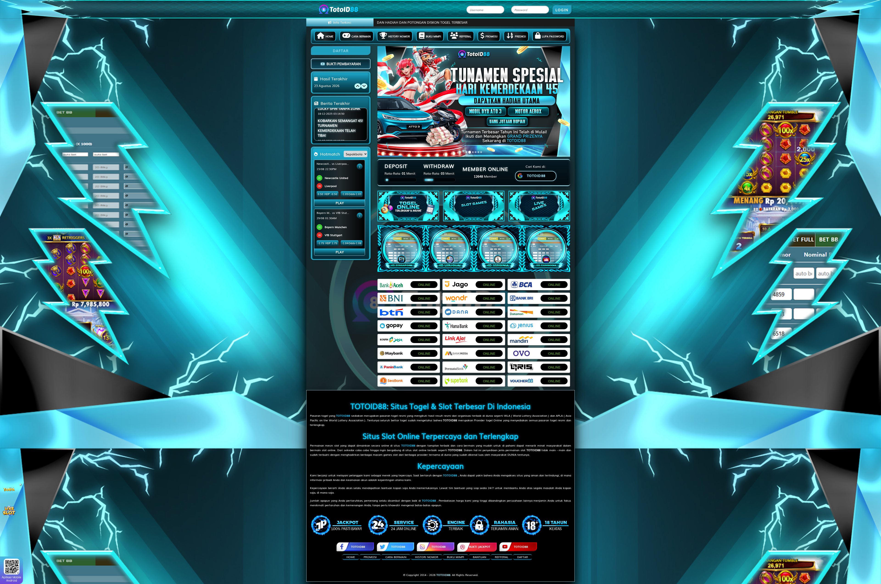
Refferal (465, 36)
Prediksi (520, 36)
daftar (522, 557)
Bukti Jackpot (479, 547)
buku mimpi (455, 557)
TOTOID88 (358, 547)
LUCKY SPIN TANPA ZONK (339, 121)
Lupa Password (553, 36)
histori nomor (426, 557)
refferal (501, 557)
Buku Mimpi (433, 36)
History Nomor (399, 36)
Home (329, 36)
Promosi (491, 36)
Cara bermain (361, 36)
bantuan (479, 557)
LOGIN (562, 9)
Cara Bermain (395, 557)
